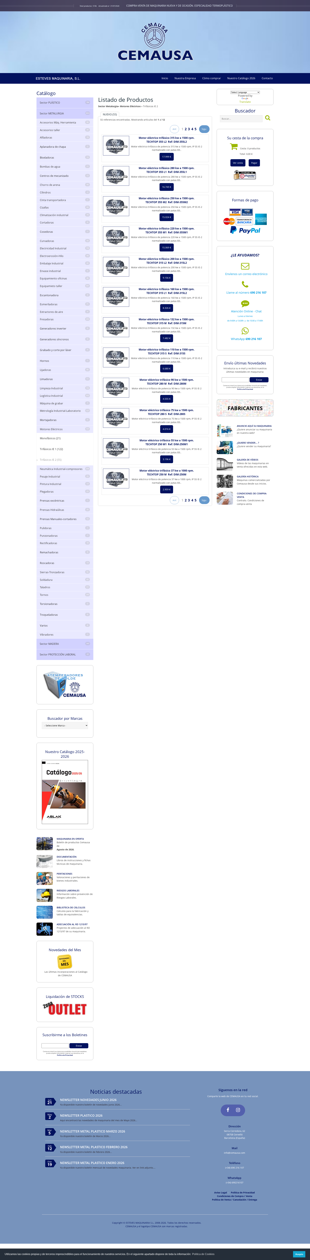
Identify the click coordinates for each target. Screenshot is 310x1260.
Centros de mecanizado (64, 176)
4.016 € (166, 429)
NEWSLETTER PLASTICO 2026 (81, 1115)
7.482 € (166, 338)
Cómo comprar (211, 78)
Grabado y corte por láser (64, 350)
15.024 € (166, 217)
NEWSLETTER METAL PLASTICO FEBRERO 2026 (94, 1147)
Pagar (254, 162)
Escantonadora (64, 295)
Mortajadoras (64, 420)
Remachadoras (64, 552)
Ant (174, 129)
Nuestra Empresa (185, 78)
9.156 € (166, 277)
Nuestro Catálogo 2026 (241, 78)
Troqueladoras (64, 615)
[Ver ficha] (116, 146)
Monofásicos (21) (50, 438)
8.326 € (166, 307)
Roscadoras (64, 563)
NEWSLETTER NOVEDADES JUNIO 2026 (88, 1100)
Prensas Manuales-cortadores (64, 519)
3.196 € (166, 459)
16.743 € (166, 186)
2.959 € (166, 489)
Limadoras (64, 379)
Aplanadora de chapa (64, 147)
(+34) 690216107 (234, 1182)
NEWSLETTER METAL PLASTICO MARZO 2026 (92, 1131)
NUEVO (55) (110, 114)
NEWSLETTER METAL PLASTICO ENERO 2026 (92, 1163)
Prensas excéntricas (64, 500)
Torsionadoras (64, 604)
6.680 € (166, 368)
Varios (64, 625)
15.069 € (166, 247)
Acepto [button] (299, 1254)
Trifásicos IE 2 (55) (51, 460)
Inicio (165, 78)
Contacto (267, 78)
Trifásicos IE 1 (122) (51, 449)
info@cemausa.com (234, 1152)
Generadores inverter (64, 328)
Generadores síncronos (64, 339)
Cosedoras (64, 232)
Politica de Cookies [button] (203, 1254)
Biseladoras (64, 157)
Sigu (204, 129)
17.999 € (166, 156)
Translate (245, 102)
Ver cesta (238, 162)
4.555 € (166, 398)
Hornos (64, 361)
